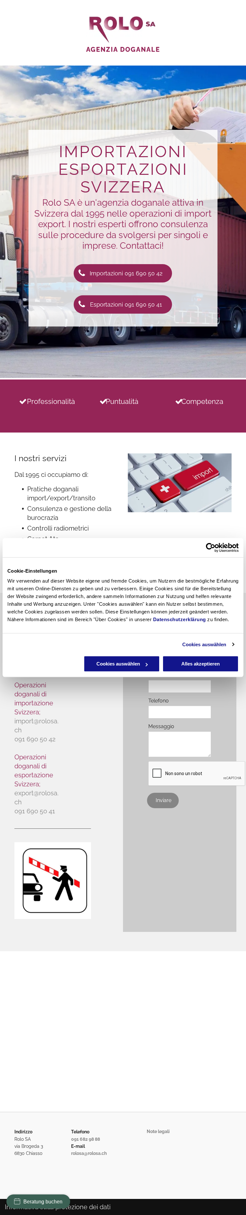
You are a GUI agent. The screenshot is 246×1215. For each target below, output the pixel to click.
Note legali (158, 1131)
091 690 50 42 (34, 739)
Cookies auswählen (204, 644)
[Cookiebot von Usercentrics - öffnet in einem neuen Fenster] (211, 547)
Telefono (158, 701)
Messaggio (161, 726)
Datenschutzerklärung (179, 619)
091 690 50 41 (34, 811)
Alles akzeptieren (200, 663)
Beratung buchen (42, 1201)
